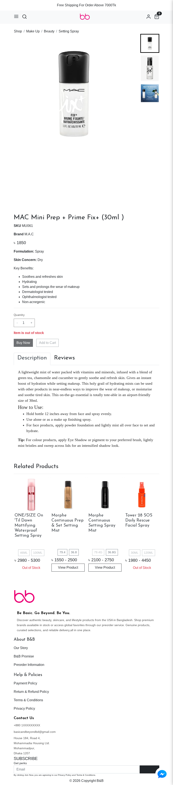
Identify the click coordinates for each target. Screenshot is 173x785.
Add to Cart (47, 343)
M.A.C (29, 234)
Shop (18, 31)
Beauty (49, 31)
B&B (100, 780)
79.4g (98, 552)
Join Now (149, 769)
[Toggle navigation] (16, 16)
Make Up (33, 31)
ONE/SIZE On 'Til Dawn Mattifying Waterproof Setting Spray (29, 525)
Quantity (19, 315)
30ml (134, 552)
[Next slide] (149, 147)
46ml (24, 552)
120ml (148, 552)
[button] (149, 68)
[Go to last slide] (149, 40)
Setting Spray (69, 31)
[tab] (32, 359)
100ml (37, 552)
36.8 (74, 552)
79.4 (62, 552)
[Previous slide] (20, 525)
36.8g (112, 552)
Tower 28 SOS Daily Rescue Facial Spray (138, 520)
